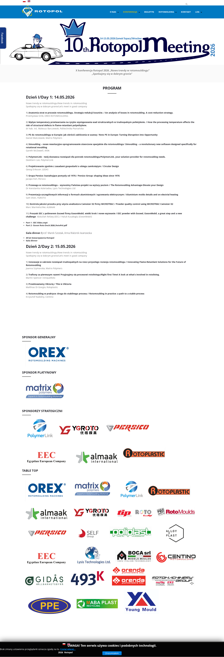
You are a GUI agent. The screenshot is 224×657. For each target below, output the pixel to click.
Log (197, 11)
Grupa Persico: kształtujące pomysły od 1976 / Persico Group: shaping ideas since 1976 (74, 175)
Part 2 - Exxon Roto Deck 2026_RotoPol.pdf (46, 225)
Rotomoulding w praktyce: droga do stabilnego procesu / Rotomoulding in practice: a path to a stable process (86, 293)
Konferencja (130, 11)
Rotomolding (166, 11)
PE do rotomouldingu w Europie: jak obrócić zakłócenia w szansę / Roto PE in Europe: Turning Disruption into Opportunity (93, 134)
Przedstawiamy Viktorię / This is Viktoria (49, 284)
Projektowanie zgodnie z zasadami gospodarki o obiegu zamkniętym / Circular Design (73, 166)
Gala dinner (31, 240)
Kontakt (186, 11)
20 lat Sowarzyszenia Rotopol (40, 237)
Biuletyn (149, 11)
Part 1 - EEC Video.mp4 (36, 222)
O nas (113, 11)
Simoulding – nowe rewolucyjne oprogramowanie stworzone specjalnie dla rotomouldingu (76, 144)
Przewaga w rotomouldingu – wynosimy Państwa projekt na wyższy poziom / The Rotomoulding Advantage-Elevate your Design (96, 185)
